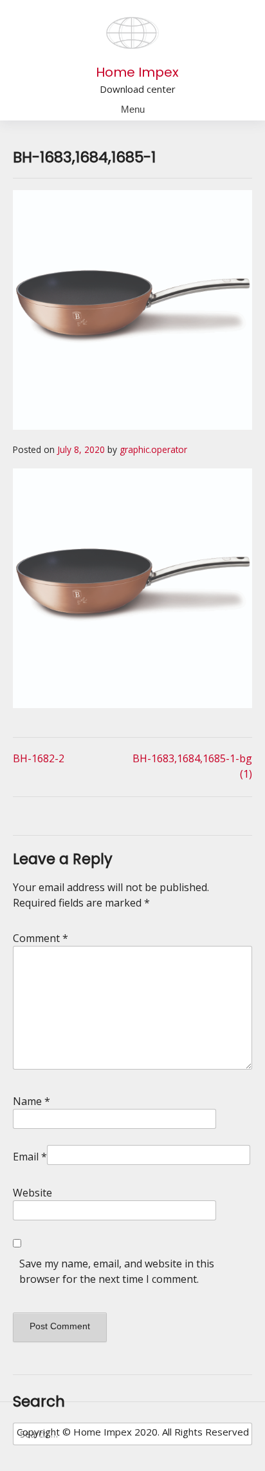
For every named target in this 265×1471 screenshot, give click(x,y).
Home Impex (137, 72)
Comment (40, 938)
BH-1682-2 (38, 758)
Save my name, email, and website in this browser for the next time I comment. (116, 1271)
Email (30, 1156)
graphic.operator (153, 449)
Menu (133, 109)
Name (31, 1101)
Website (32, 1193)
